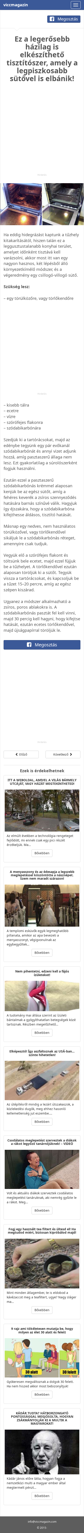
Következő (61, 754)
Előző (22, 754)
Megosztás (67, 19)
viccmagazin (15, 4)
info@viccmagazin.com (42, 1522)
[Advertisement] (42, 131)
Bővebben (42, 853)
